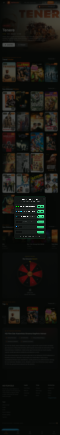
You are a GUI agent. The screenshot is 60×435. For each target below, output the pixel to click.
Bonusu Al (40, 206)
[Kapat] (44, 199)
